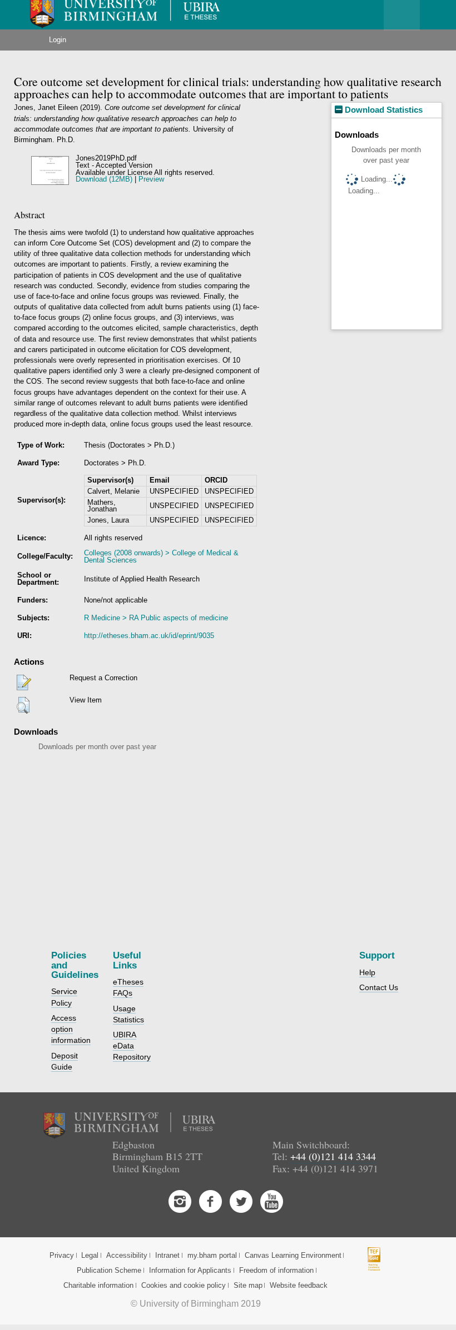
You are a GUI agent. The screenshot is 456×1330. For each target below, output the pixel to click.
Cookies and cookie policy (183, 1285)
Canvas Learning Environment (293, 1255)
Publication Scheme (109, 1270)
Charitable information (98, 1285)
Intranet (167, 1255)
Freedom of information (276, 1270)
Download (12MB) (104, 179)
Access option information (71, 1029)
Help (367, 972)
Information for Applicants (190, 1270)
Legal (89, 1255)
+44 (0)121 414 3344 (333, 1156)
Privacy (61, 1255)
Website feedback (299, 1285)
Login (57, 40)
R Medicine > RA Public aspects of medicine (156, 618)
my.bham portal (212, 1255)
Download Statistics (383, 110)
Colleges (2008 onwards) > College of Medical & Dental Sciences (161, 556)
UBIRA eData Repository (132, 1045)
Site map (248, 1285)
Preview (151, 179)
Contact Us (378, 987)
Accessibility (126, 1255)
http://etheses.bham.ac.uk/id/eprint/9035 (149, 635)
